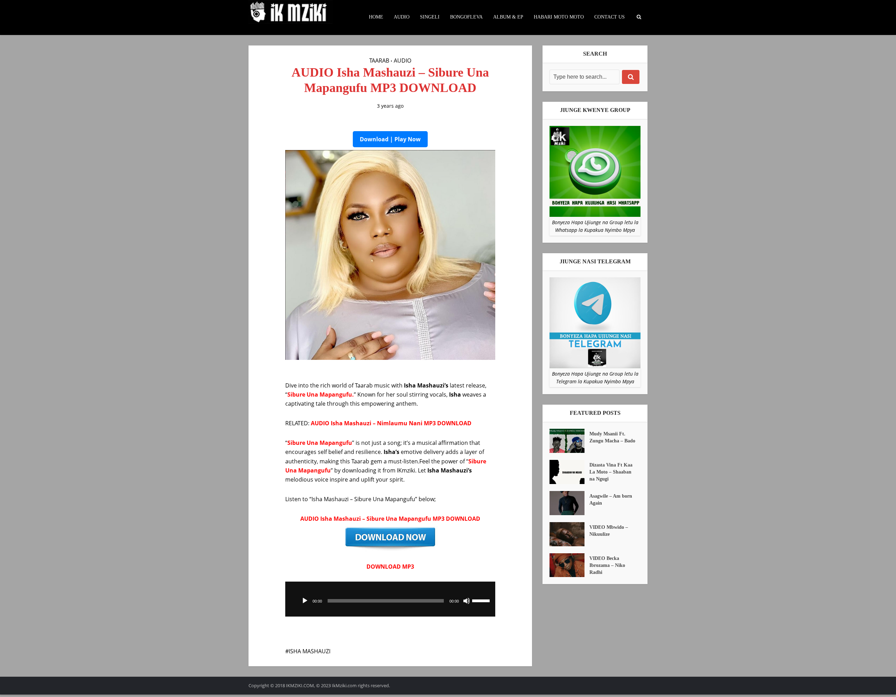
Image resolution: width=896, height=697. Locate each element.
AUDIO (402, 17)
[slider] (482, 600)
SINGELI (430, 17)
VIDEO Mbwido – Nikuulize (608, 531)
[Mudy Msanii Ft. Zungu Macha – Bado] (569, 441)
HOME (376, 17)
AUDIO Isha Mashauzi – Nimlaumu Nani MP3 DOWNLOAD (391, 423)
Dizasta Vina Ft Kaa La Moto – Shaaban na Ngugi (610, 472)
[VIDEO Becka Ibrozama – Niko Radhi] (569, 565)
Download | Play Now (390, 139)
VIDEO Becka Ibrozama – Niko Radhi (607, 565)
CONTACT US (609, 17)
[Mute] (466, 600)
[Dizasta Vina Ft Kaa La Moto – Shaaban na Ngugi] (569, 472)
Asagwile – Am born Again (610, 499)
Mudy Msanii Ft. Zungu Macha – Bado (612, 437)
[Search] (630, 77)
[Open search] (639, 17)
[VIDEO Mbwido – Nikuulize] (569, 534)
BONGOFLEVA (466, 17)
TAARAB (379, 60)
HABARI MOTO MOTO (559, 17)
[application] (390, 599)
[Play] (304, 600)
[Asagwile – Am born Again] (569, 503)
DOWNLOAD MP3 (390, 566)
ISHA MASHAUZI (309, 651)
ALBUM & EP (508, 17)
